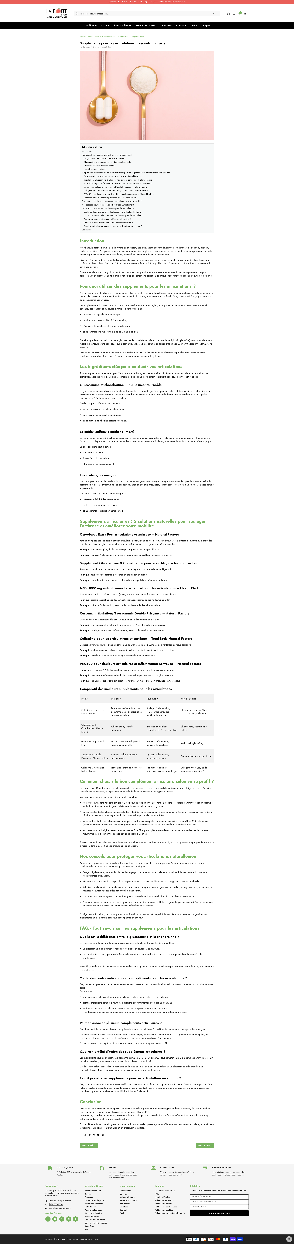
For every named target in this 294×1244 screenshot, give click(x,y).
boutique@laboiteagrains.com (82, 1239)
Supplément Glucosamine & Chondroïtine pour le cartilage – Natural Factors (118, 179)
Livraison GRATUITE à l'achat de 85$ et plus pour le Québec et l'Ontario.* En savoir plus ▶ (147, 1)
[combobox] (149, 13)
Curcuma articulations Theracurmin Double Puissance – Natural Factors (115, 187)
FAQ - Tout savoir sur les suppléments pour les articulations (108, 208)
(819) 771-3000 (56, 1204)
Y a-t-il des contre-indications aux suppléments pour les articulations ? (115, 215)
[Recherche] (147, 13)
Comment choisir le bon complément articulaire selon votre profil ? (112, 201)
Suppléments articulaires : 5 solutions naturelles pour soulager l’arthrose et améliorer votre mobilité (126, 172)
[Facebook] (81, 1134)
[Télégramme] (98, 1134)
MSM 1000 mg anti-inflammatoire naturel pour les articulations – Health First (118, 183)
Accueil (83, 36)
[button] (213, 13)
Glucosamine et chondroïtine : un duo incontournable (107, 162)
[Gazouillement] (85, 1134)
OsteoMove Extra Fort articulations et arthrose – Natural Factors (112, 176)
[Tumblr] (94, 1134)
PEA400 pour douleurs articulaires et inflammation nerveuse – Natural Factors (119, 194)
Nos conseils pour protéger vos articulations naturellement (108, 204)
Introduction (87, 151)
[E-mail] (103, 1134)
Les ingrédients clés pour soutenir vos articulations (104, 158)
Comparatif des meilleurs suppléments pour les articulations (110, 197)
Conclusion (86, 229)
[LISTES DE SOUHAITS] (234, 13)
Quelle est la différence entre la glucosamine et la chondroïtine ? (112, 211)
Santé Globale (93, 36)
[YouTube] (75, 1219)
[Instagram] (54, 1219)
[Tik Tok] (68, 1219)
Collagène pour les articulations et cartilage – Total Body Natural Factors (116, 190)
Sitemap (96, 1239)
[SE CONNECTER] (228, 13)
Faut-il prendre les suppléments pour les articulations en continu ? (113, 226)
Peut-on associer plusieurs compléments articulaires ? (107, 219)
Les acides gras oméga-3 (95, 169)
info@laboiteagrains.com (60, 1208)
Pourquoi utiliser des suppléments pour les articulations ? (107, 154)
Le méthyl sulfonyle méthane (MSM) (99, 165)
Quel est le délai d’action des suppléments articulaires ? (108, 222)
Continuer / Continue (219, 1213)
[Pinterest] (90, 1134)
